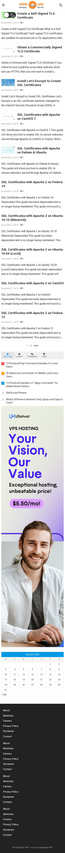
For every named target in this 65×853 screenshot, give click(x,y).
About (6, 710)
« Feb (3, 695)
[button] (10, 15)
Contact (7, 736)
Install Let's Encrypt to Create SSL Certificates (39, 83)
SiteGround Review (16, 392)
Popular (8, 357)
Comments (32, 357)
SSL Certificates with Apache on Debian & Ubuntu (38, 150)
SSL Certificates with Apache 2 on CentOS (32, 283)
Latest (19, 357)
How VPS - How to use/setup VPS (36, 847)
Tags (44, 357)
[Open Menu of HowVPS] (3, 5)
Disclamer (8, 731)
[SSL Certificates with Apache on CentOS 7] (8, 116)
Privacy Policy (10, 725)
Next (36, 345)
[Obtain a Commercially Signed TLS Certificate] (8, 49)
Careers (7, 720)
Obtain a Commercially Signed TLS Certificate (39, 49)
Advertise (8, 715)
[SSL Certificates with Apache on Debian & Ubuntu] (8, 150)
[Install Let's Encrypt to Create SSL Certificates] (8, 82)
